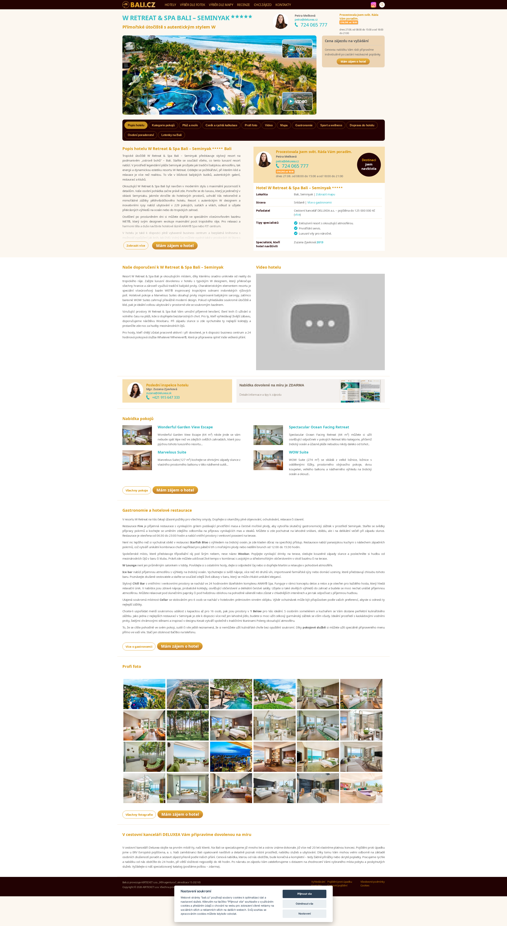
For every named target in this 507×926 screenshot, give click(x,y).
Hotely (170, 5)
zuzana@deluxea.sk (159, 393)
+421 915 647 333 (166, 397)
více (297, 214)
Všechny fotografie (139, 815)
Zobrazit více (136, 245)
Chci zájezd (263, 5)
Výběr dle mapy (221, 5)
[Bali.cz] (139, 4)
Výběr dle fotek (192, 5)
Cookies (364, 885)
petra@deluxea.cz (306, 19)
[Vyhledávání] (382, 5)
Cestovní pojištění (337, 885)
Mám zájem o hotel (353, 61)
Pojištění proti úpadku (339, 881)
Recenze (243, 5)
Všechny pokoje (137, 490)
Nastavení (304, 913)
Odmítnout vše (304, 903)
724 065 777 (314, 24)
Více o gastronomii (319, 202)
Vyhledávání (318, 881)
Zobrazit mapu (325, 194)
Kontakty (283, 5)
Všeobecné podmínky (372, 881)
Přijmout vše (304, 893)
